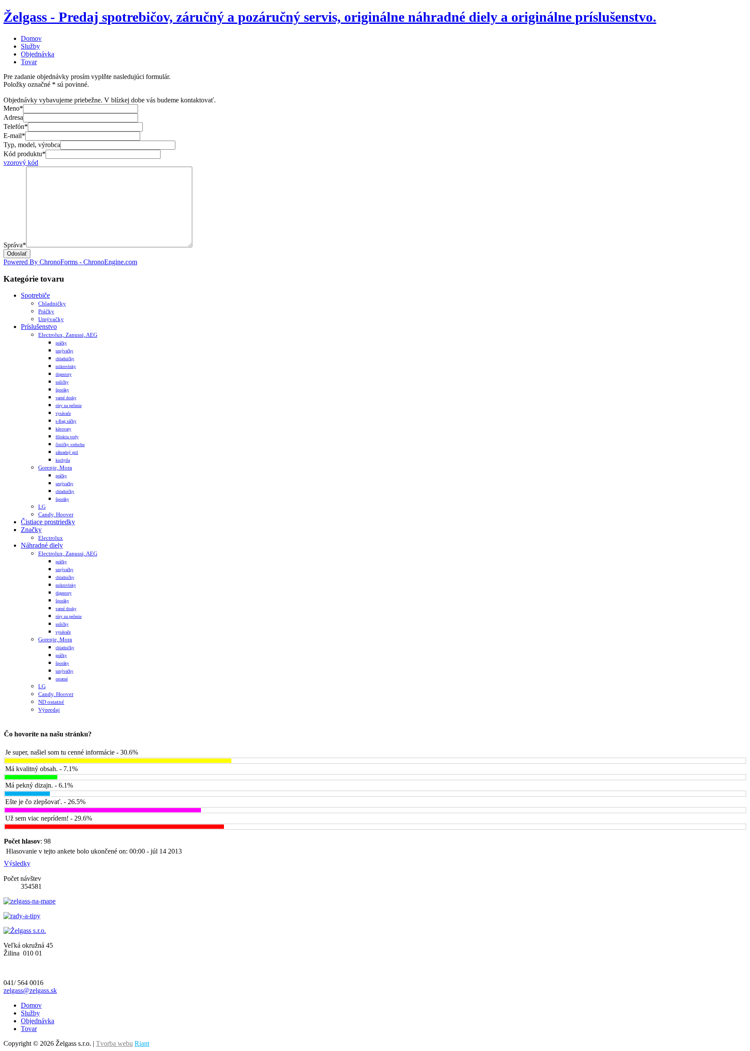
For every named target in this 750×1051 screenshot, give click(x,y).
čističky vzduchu (70, 444)
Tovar (29, 62)
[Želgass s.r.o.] (24, 930)
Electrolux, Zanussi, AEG (67, 335)
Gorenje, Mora (55, 467)
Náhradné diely (42, 545)
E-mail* (14, 135)
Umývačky (51, 319)
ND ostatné (51, 702)
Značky (31, 529)
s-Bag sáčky (66, 421)
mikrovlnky (66, 366)
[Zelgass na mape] (29, 901)
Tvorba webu (114, 1043)
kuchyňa (63, 460)
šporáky (62, 390)
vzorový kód (20, 162)
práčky (61, 343)
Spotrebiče (35, 295)
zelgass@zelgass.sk (30, 990)
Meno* (13, 108)
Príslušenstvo (39, 326)
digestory (64, 374)
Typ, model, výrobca (31, 144)
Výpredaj (49, 709)
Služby (30, 46)
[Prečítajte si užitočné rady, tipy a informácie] (21, 916)
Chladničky (52, 303)
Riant (142, 1043)
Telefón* (15, 126)
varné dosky (66, 397)
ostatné (62, 679)
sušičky (62, 382)
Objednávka (37, 54)
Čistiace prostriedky (48, 522)
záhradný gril (67, 452)
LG (42, 506)
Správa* (14, 245)
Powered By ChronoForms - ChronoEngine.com (70, 262)
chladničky (65, 358)
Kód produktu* (24, 154)
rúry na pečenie (69, 405)
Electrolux (50, 538)
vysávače (63, 413)
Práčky (46, 311)
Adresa (13, 117)
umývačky (64, 350)
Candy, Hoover (55, 514)
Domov (31, 38)
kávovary (63, 429)
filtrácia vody (67, 436)
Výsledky (17, 863)
